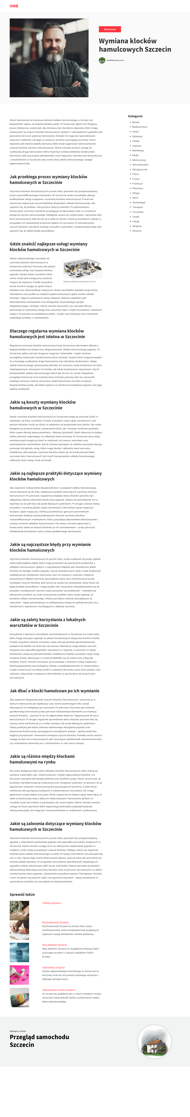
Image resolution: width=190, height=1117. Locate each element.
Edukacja (137, 136)
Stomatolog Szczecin (53, 967)
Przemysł (137, 183)
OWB (14, 6)
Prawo (136, 178)
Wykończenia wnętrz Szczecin (58, 989)
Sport (135, 197)
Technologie (138, 202)
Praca (135, 174)
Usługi (135, 221)
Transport (137, 207)
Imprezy (136, 145)
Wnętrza (137, 226)
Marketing (137, 150)
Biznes (135, 122)
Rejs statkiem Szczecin (54, 944)
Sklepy (136, 193)
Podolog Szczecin (51, 902)
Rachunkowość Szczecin (55, 922)
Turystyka (137, 211)
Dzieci (135, 131)
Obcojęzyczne (139, 169)
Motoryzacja (110, 29)
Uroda (135, 216)
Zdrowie (136, 230)
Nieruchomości (140, 164)
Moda (135, 155)
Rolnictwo (137, 188)
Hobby (136, 140)
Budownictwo (139, 126)
